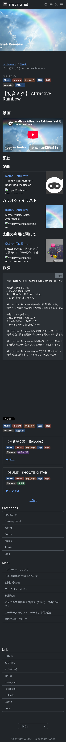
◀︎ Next (10, 459)
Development (13, 521)
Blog (7, 554)
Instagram (11, 682)
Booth (8, 702)
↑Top (33, 500)
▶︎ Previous (13, 490)
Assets (8, 547)
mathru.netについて (17, 569)
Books (8, 534)
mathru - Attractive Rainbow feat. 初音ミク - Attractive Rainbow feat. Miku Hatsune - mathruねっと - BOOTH (22, 217)
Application (11, 514)
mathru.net (9, 64)
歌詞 (48, 80)
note (7, 708)
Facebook (10, 688)
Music (23, 64)
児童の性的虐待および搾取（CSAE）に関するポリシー (32, 604)
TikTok (8, 675)
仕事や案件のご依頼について (21, 576)
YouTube (10, 662)
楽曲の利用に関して (16, 619)
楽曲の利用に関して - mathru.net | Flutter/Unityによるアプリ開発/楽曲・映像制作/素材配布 (21, 249)
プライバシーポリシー (17, 589)
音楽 (40, 80)
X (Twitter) (11, 669)
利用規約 (10, 595)
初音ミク (20, 85)
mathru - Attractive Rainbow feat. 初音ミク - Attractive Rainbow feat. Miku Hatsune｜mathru (19, 181)
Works (8, 527)
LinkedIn (10, 695)
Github (9, 656)
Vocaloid (8, 85)
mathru (17, 80)
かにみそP (29, 80)
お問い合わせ (12, 582)
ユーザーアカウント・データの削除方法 (28, 612)
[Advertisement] (33, 389)
